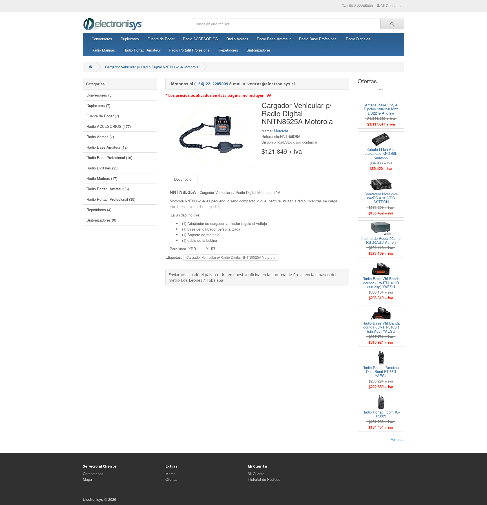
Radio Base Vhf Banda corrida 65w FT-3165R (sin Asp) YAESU (381, 327)
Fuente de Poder (160, 38)
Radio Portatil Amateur (141, 50)
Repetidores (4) (99, 209)
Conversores (102, 38)
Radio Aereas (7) (100, 136)
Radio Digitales (358, 38)
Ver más (397, 439)
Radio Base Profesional (318, 38)
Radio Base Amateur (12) (107, 147)
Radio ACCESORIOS (200, 38)
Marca (170, 473)
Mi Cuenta (256, 473)
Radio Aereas (237, 38)
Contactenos (93, 473)
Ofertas (171, 479)
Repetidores (228, 50)
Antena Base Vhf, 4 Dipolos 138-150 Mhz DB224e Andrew (381, 109)
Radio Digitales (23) (102, 168)
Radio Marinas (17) (102, 178)
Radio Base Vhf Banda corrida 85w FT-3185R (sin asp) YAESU (381, 282)
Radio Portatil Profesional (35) (111, 199)
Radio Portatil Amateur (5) (108, 188)
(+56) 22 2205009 (211, 83)
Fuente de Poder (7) (103, 116)
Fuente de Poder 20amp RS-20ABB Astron (380, 240)
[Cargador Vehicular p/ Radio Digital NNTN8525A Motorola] (211, 134)
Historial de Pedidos (264, 479)
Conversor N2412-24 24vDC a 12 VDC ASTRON (381, 198)
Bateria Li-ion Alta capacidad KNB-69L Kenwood (381, 153)
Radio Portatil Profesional (189, 50)
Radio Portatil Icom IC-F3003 (381, 414)
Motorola (281, 130)
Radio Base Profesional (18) (109, 157)
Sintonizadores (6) (101, 220)
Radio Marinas (103, 50)
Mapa (87, 479)
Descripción (183, 179)
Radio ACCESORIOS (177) (109, 126)
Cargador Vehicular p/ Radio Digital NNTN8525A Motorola (151, 67)
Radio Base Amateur (274, 38)
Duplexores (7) (98, 105)
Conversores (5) (99, 95)
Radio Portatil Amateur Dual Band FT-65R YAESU (380, 371)
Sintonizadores (259, 50)
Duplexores (130, 38)
